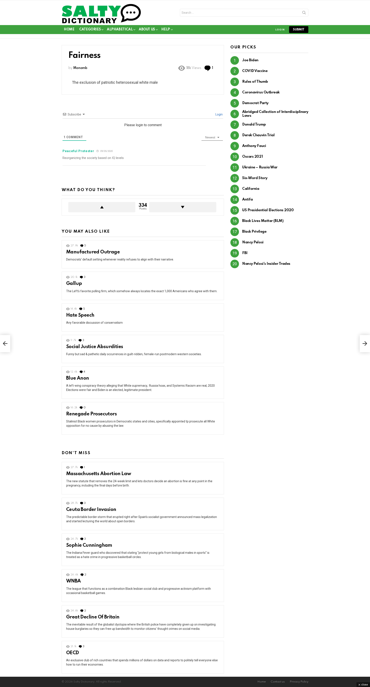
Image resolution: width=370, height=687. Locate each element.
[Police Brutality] (5, 343)
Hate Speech (80, 315)
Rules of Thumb (255, 82)
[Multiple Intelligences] (365, 343)
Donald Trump (254, 124)
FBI (245, 253)
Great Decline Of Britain (92, 617)
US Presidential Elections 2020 (268, 210)
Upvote (101, 207)
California (250, 189)
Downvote (182, 207)
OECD (72, 653)
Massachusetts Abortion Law (98, 473)
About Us (147, 29)
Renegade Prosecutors (91, 414)
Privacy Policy (299, 681)
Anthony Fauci (254, 146)
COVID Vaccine (254, 71)
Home (69, 29)
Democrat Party (255, 103)
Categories (90, 29)
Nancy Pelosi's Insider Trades (266, 264)
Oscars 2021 (252, 157)
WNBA (73, 581)
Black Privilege (254, 231)
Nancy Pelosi (253, 242)
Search (304, 13)
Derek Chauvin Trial (258, 135)
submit (298, 29)
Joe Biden (250, 60)
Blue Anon (77, 378)
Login (219, 114)
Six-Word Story (254, 178)
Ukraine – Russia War (260, 167)
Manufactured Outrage (93, 252)
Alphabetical (120, 29)
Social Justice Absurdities (94, 346)
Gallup (74, 283)
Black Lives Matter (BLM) (262, 221)
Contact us (278, 681)
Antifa (247, 199)
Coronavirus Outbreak (261, 92)
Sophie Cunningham (89, 545)
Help (165, 29)
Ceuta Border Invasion (91, 509)
